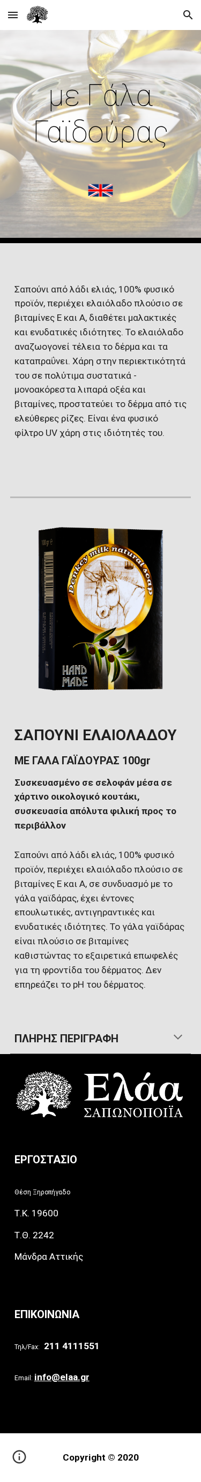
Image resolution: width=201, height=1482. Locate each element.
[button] (13, 14)
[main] (100, 114)
